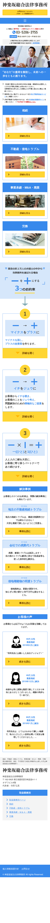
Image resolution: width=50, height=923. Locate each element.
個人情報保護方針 (11, 868)
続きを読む (25, 661)
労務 (11, 816)
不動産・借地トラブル (19, 807)
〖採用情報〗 (36, 43)
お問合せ (26, 868)
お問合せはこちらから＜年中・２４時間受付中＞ (25, 12)
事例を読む (25, 531)
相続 (11, 803)
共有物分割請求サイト (36, 99)
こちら (33, 102)
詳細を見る (25, 135)
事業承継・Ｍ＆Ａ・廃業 (20, 812)
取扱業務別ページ (17, 799)
